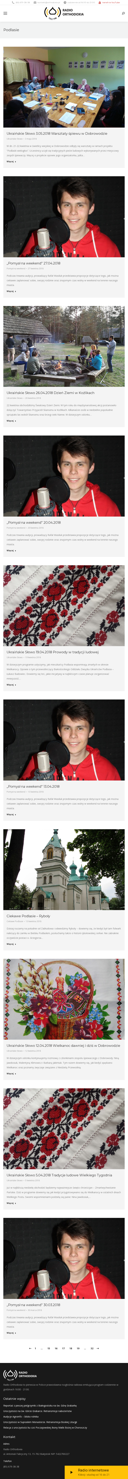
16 (56, 1348)
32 (92, 1348)
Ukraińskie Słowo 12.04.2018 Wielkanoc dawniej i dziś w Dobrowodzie (63, 1046)
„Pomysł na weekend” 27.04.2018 (33, 263)
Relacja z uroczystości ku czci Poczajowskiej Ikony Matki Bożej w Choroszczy (45, 1427)
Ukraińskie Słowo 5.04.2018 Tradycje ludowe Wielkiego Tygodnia (59, 1175)
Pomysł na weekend (16, 268)
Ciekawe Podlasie (15, 921)
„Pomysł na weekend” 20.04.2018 (34, 523)
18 (70, 1348)
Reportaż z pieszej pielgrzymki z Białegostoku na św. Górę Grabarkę (40, 1405)
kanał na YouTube (111, 2)
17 (63, 1348)
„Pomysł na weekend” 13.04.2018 (33, 787)
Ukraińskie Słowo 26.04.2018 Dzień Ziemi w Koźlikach (50, 393)
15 (48, 1348)
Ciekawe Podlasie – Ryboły (28, 916)
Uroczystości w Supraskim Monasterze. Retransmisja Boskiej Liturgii (40, 1422)
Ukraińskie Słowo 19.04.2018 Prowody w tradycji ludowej (53, 652)
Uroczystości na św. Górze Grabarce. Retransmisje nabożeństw (37, 1411)
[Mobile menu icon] (5, 13)
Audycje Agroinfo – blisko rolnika (20, 1416)
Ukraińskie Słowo (15, 138)
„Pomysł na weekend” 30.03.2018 (33, 1305)
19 (78, 1348)
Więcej (10, 161)
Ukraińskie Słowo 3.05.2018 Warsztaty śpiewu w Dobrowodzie (57, 134)
